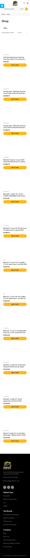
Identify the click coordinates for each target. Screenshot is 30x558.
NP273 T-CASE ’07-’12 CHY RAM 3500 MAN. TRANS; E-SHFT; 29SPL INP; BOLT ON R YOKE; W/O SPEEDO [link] (14, 434)
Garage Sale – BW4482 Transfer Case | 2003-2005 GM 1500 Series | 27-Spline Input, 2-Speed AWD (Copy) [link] (14, 126)
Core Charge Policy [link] (9, 540)
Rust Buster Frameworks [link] (11, 515)
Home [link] (3, 14)
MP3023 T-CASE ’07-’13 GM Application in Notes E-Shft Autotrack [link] (12, 400)
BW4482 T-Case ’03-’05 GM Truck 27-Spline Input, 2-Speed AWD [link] (14, 229)
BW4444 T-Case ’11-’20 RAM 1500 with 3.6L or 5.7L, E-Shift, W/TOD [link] (14, 331)
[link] (2, 6)
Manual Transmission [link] (10, 499)
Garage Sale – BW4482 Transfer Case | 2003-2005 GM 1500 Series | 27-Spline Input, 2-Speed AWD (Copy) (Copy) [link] (14, 92)
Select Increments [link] (9, 518)
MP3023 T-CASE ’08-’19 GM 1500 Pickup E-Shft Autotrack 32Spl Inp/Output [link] (14, 366)
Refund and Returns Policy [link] (11, 543)
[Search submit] (26, 9)
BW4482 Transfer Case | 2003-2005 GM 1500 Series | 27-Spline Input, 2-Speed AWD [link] (14, 161)
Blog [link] (4, 533)
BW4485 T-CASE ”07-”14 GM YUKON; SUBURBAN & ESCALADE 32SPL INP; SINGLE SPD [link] (14, 195)
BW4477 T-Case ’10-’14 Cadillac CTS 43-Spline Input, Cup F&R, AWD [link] (15, 263)
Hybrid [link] (5, 506)
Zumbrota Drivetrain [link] (9, 524)
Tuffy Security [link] (7, 521)
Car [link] (4, 259)
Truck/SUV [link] (6, 54)
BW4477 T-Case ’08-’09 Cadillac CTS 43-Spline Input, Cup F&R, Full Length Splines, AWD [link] (14, 297)
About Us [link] (6, 537)
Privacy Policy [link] (7, 546)
